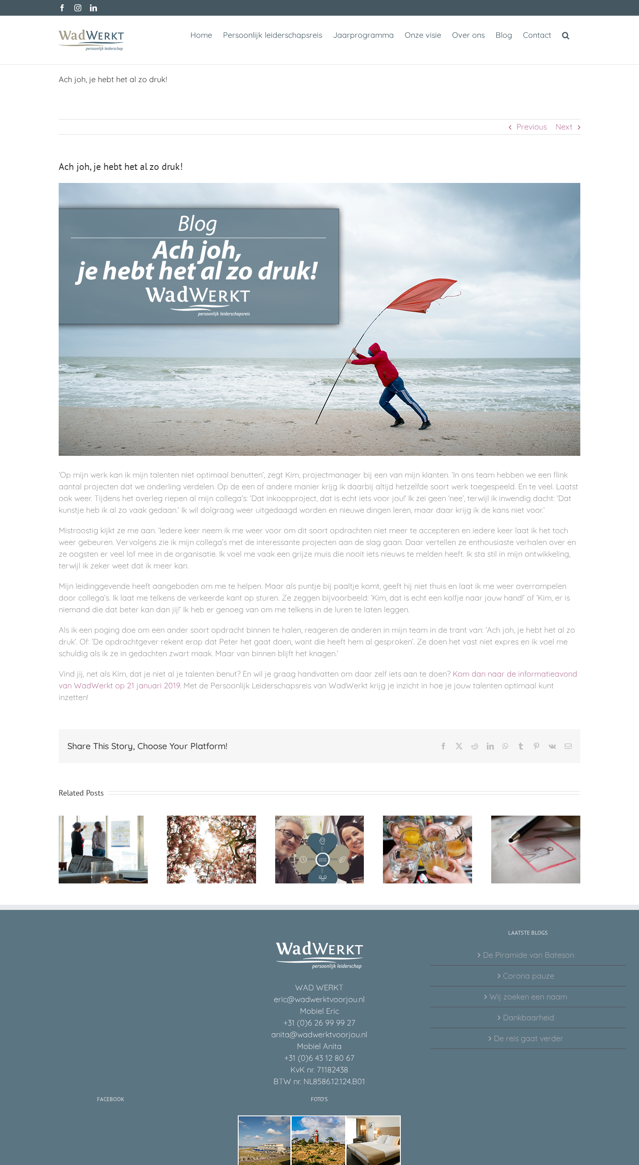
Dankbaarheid (528, 1017)
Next (564, 127)
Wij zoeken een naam (528, 997)
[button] (565, 34)
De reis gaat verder (528, 1038)
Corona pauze (528, 976)
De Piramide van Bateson (528, 955)
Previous (531, 127)
